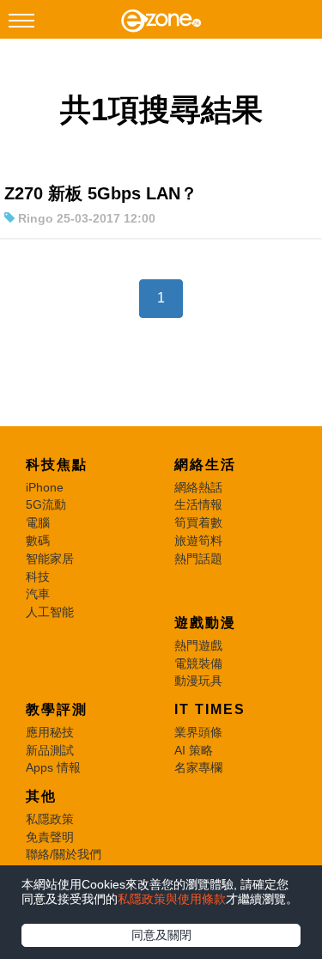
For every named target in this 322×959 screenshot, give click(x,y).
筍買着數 (198, 522)
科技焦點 (57, 464)
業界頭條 (198, 732)
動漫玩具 (198, 680)
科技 (38, 576)
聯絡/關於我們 (63, 854)
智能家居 (50, 558)
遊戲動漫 (205, 622)
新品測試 (50, 750)
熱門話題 (198, 558)
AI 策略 (193, 750)
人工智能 (50, 612)
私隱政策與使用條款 (172, 899)
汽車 (38, 594)
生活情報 (198, 504)
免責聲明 (50, 837)
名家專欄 (198, 767)
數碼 (38, 540)
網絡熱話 (198, 487)
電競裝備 (198, 663)
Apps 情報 (53, 767)
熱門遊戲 (198, 645)
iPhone (45, 487)
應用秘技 (50, 732)
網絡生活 (205, 464)
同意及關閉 (161, 935)
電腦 (38, 522)
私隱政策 (50, 819)
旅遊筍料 (198, 540)
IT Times (210, 709)
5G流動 (46, 504)
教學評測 (57, 709)
